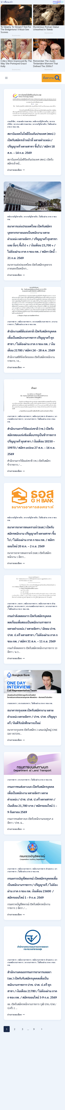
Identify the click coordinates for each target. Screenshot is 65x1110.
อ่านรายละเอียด (16, 170)
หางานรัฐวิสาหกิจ (39, 124)
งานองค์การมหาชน (24, 121)
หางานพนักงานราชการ (42, 322)
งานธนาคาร (12, 703)
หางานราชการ (30, 419)
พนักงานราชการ (24, 322)
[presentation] (32, 102)
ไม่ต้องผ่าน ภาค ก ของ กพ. (25, 324)
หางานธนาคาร (24, 703)
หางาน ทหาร (20, 606)
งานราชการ (12, 322)
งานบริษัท (11, 121)
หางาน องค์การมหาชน (22, 124)
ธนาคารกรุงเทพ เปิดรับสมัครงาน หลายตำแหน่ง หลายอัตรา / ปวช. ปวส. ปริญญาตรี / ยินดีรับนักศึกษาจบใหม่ (32, 716)
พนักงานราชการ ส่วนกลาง (43, 416)
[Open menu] (6, 78)
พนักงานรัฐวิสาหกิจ (40, 121)
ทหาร (20, 603)
